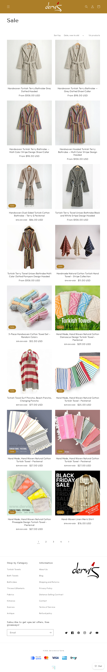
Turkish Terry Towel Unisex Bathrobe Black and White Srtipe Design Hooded (77, 214)
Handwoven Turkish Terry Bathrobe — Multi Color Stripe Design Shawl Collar (29, 150)
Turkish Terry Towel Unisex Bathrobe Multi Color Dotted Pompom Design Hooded (29, 275)
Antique (10, 613)
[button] (8, 7)
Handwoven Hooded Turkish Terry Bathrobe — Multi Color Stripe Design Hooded (77, 152)
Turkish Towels (14, 569)
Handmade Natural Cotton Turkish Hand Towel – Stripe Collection (78, 275)
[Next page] (68, 542)
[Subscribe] (50, 632)
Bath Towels (12, 575)
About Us (43, 569)
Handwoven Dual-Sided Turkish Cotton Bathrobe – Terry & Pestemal (29, 214)
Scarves (10, 607)
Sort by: (57, 35)
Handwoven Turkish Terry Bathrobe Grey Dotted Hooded (29, 90)
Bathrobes (12, 582)
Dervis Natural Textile (56, 651)
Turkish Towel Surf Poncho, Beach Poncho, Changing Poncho (29, 399)
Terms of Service (47, 607)
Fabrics (10, 594)
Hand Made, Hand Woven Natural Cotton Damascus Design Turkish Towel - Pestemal (77, 337)
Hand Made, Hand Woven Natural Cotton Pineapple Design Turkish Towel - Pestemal (29, 522)
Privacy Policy (45, 588)
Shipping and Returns (49, 582)
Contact (43, 601)
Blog (41, 575)
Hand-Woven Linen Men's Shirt (77, 519)
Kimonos (11, 601)
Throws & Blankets (15, 588)
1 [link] (38, 541)
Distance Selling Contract (51, 594)
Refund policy (45, 613)
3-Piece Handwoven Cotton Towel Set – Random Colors (29, 335)
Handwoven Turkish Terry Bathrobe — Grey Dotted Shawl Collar (78, 90)
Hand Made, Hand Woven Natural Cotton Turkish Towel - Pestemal (77, 399)
